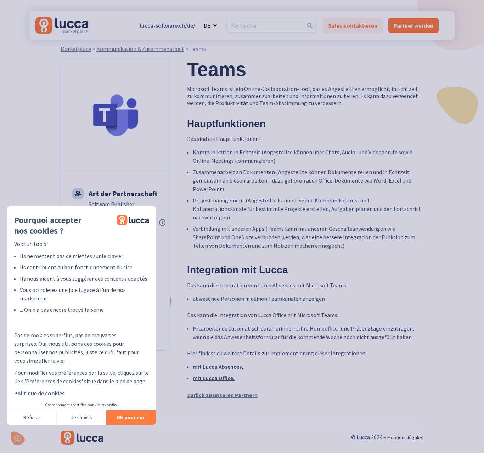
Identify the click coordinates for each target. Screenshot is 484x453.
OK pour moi (131, 417)
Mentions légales (405, 437)
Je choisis (81, 417)
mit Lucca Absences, (218, 366)
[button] (17, 438)
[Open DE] (215, 25)
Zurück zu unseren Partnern (222, 394)
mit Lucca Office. (214, 378)
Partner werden (413, 25)
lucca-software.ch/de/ (167, 25)
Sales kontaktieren (352, 25)
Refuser (31, 417)
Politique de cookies (39, 393)
